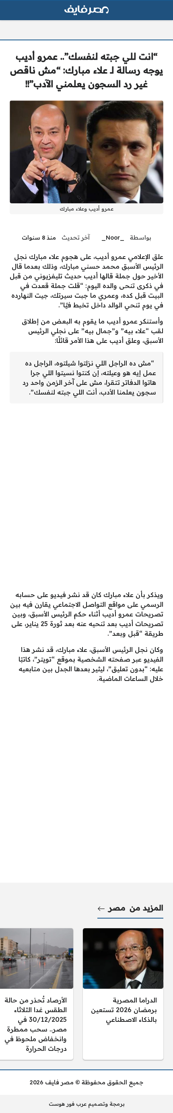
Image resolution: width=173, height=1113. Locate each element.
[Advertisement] (86, 496)
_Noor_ (112, 237)
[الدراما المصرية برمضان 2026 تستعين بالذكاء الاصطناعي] (123, 994)
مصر (117, 908)
